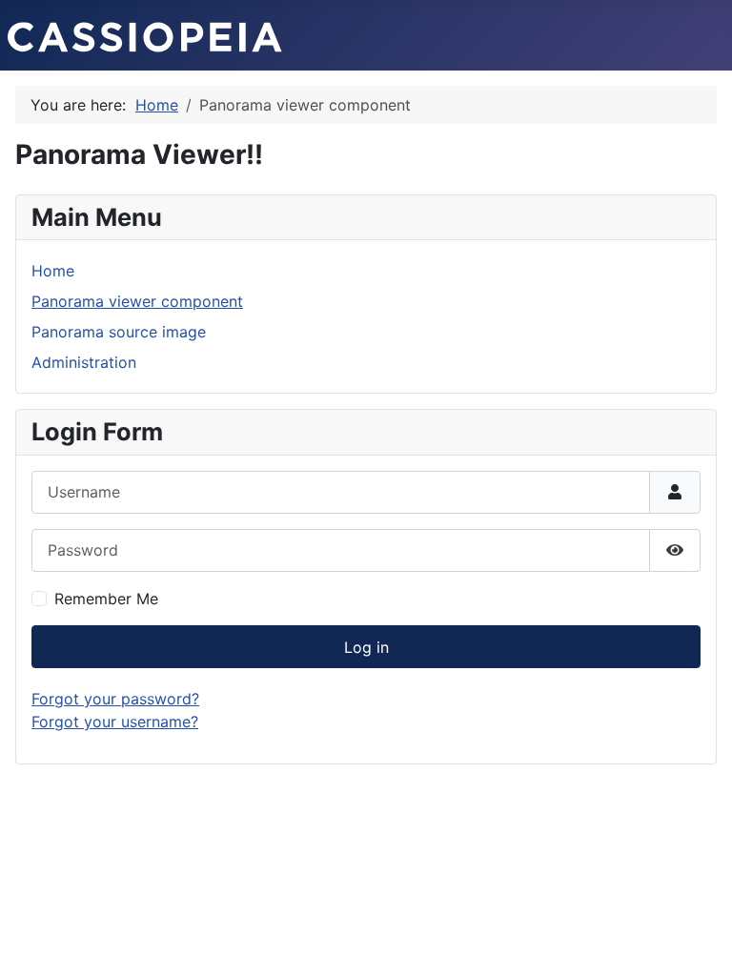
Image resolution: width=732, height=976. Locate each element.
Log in (366, 647)
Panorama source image (118, 331)
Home (52, 270)
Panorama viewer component (137, 301)
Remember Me (106, 598)
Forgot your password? (115, 698)
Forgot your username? (114, 721)
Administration (83, 362)
